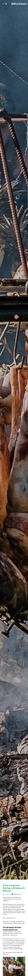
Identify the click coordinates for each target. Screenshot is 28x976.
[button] (6, 3)
